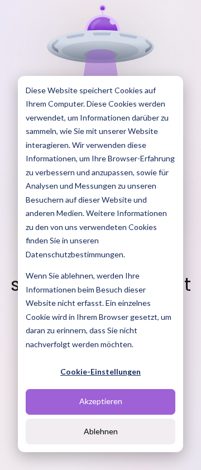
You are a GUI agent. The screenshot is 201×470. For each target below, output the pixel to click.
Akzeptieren (100, 401)
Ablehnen (101, 431)
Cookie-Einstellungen (100, 371)
